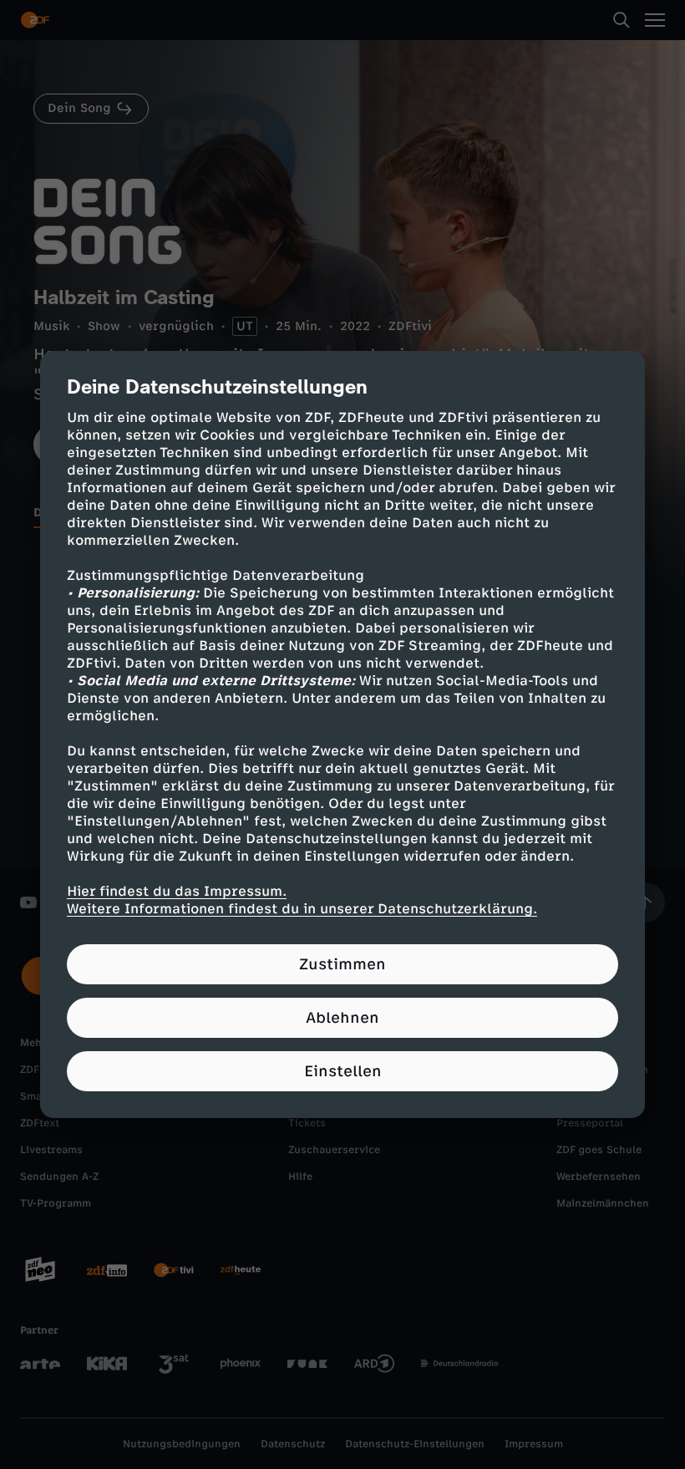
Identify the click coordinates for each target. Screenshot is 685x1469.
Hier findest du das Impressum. (177, 891)
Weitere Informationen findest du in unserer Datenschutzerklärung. (302, 909)
